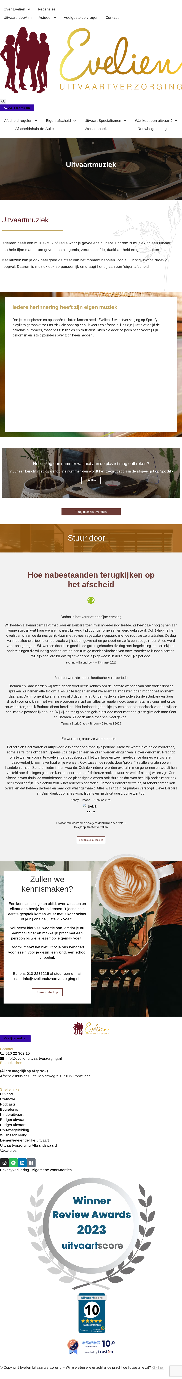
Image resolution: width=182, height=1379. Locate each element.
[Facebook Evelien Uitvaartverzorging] (31, 1162)
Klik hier (158, 1367)
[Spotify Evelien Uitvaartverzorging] (13, 1162)
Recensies (47, 9)
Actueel (45, 17)
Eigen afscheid (58, 120)
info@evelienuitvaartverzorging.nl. (51, 979)
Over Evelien (14, 9)
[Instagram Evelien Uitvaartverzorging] (4, 1162)
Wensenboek (96, 129)
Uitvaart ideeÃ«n (17, 17)
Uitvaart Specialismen (102, 120)
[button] (3, 101)
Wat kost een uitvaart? (154, 120)
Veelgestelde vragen (81, 17)
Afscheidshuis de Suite (34, 129)
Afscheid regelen (18, 120)
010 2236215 (38, 973)
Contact (112, 17)
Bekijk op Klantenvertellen (91, 827)
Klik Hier (91, 480)
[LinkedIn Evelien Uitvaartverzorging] (22, 1162)
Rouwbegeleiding (152, 129)
